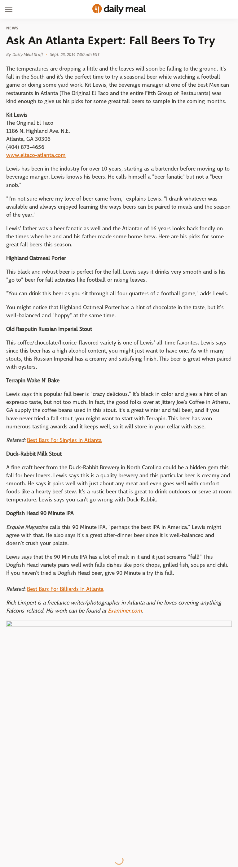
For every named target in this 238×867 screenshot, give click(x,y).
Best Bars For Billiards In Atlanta (65, 589)
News (12, 28)
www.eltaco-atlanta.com (36, 155)
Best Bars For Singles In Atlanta (64, 440)
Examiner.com (125, 610)
